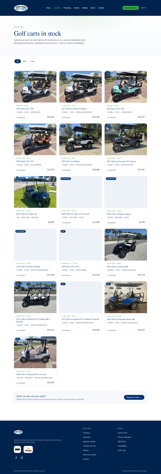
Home (48, 8)
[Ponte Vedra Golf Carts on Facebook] (16, 458)
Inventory (57, 8)
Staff (143, 8)
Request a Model (89, 441)
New (24, 61)
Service (76, 8)
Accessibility (122, 446)
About (93, 8)
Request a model (133, 397)
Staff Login (122, 450)
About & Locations (89, 455)
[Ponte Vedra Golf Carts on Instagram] (22, 458)
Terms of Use (122, 433)
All (18, 61)
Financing (67, 8)
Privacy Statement (124, 437)
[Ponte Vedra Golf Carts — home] (21, 8)
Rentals (85, 8)
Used (32, 61)
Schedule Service (130, 8)
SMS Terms (122, 441)
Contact (101, 8)
